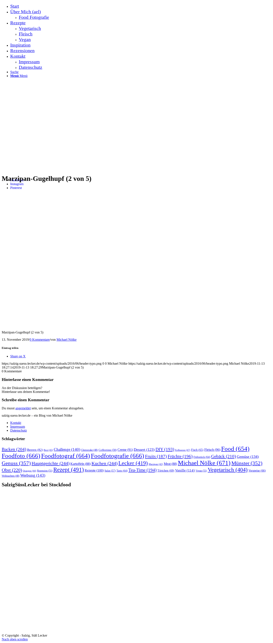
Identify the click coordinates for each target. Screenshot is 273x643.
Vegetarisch (228, 470)
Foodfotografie (117, 455)
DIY (164, 449)
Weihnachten (10, 476)
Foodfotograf (65, 455)
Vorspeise (257, 470)
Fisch (197, 449)
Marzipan (156, 464)
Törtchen (165, 470)
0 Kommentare (40, 339)
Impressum (17, 426)
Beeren (35, 449)
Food (235, 448)
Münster (246, 463)
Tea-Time (142, 470)
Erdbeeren (182, 450)
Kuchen (104, 463)
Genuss (16, 463)
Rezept (68, 469)
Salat (110, 470)
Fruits (156, 456)
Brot (48, 450)
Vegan (201, 470)
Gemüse (248, 456)
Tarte (122, 470)
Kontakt (15, 423)
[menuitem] (140, 6)
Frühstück (201, 457)
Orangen (29, 470)
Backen (14, 449)
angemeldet (23, 408)
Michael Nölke (67, 339)
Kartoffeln (80, 464)
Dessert (144, 449)
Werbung (32, 475)
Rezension (44, 470)
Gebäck (223, 456)
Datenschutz (18, 430)
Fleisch (212, 450)
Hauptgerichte (51, 463)
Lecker (133, 463)
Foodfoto (21, 455)
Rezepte (94, 470)
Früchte (180, 456)
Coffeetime (108, 449)
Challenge (67, 449)
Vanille (185, 470)
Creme (125, 449)
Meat (170, 464)
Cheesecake (89, 450)
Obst (12, 470)
